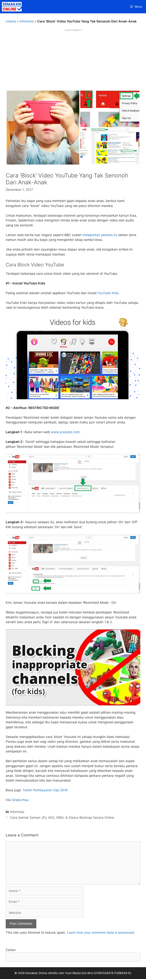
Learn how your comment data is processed (100, 932)
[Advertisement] (73, 58)
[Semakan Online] (13, 6)
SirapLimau (20, 800)
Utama (11, 21)
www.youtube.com (65, 432)
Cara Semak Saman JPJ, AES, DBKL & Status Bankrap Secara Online (62, 817)
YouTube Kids (108, 293)
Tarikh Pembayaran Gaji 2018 (45, 790)
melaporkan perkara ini (99, 235)
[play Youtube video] (73, 667)
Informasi (27, 21)
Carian (11, 950)
